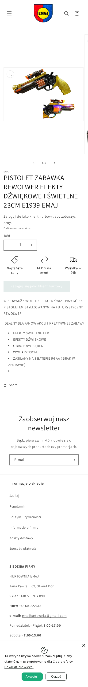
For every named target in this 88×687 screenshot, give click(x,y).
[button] (9, 13)
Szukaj (14, 495)
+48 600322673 (30, 605)
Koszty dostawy (21, 538)
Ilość (7, 236)
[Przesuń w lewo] (34, 163)
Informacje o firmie (23, 527)
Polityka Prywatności (25, 517)
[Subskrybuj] (73, 459)
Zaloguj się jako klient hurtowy (37, 286)
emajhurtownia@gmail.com (44, 615)
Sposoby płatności (23, 548)
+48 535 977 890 (33, 596)
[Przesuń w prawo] (54, 163)
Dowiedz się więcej (19, 667)
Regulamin (17, 506)
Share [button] (13, 385)
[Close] (83, 645)
